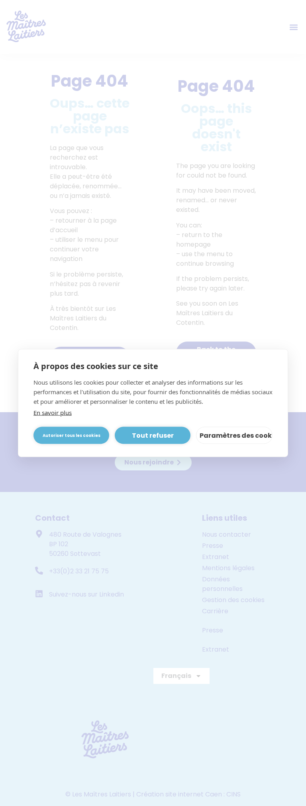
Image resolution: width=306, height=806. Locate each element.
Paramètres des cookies (236, 435)
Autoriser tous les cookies (71, 435)
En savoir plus (52, 413)
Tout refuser (153, 435)
